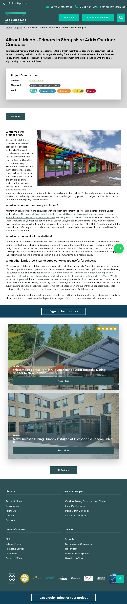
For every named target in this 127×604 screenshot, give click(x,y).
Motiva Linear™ (36, 80)
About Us (11, 510)
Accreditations (14, 501)
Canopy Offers (14, 558)
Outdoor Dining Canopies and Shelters (86, 501)
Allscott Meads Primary (17, 140)
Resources (11, 553)
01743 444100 (88, 6)
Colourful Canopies (75, 515)
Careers (10, 515)
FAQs (8, 539)
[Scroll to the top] (120, 579)
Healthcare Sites (74, 558)
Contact (10, 520)
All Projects (63, 470)
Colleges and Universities (78, 543)
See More (15, 116)
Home (9, 27)
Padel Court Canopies (77, 510)
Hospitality (71, 548)
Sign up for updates (112, 6)
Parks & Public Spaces (77, 553)
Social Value (12, 505)
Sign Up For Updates (15, 3)
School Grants (13, 543)
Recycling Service (15, 548)
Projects (18, 27)
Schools (69, 539)
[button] (119, 248)
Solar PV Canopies (75, 505)
